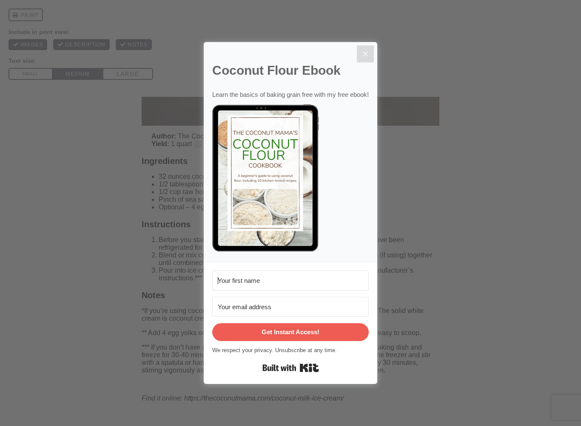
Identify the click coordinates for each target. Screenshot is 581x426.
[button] (290, 178)
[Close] (365, 53)
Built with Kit (290, 367)
